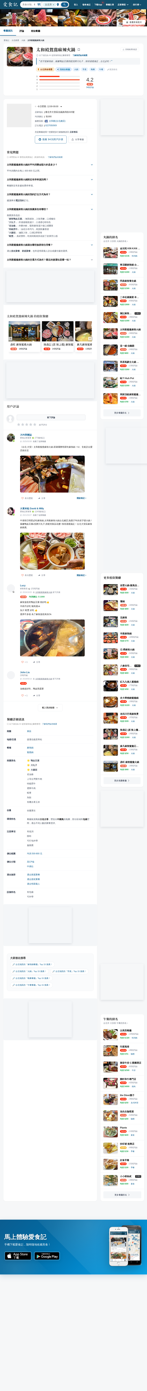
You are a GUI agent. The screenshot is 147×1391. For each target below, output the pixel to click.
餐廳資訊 (8, 30)
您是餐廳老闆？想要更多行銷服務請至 (56, 132)
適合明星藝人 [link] (33, 884)
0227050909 (51, 125)
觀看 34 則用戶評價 (52, 139)
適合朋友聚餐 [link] (33, 879)
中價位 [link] (30, 866)
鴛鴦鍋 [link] (30, 752)
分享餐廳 (79, 139)
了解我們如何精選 (79, 55)
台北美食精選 (46, 69)
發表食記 (86, 4)
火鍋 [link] (76, 69)
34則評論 (90, 87)
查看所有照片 (135, 22)
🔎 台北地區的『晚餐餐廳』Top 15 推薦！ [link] (31, 978)
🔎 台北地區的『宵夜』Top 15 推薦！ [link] (69, 971)
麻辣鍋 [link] (30, 747)
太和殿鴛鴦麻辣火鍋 (55, 49)
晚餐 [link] (93, 69)
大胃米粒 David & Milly (32, 508)
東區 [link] (29, 731)
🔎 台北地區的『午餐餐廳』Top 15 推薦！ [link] (31, 985)
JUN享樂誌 (26, 435)
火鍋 (23, 40)
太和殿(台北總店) (57, 121)
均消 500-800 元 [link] (34, 853)
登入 (76, 4)
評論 (22, 31)
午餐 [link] (101, 69)
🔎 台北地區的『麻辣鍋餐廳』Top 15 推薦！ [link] (32, 964)
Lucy (23, 585)
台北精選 (15, 40)
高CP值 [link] (30, 862)
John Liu (25, 672)
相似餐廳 (35, 31)
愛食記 (6, 40)
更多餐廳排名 (120, 413)
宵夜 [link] (85, 69)
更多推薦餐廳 (120, 780)
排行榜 (136, 4)
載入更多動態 (48, 707)
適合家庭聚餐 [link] (33, 874)
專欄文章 (110, 4)
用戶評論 (13, 406)
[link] (134, 256)
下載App (98, 4)
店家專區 (122, 4)
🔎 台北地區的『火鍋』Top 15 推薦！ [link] (29, 971)
